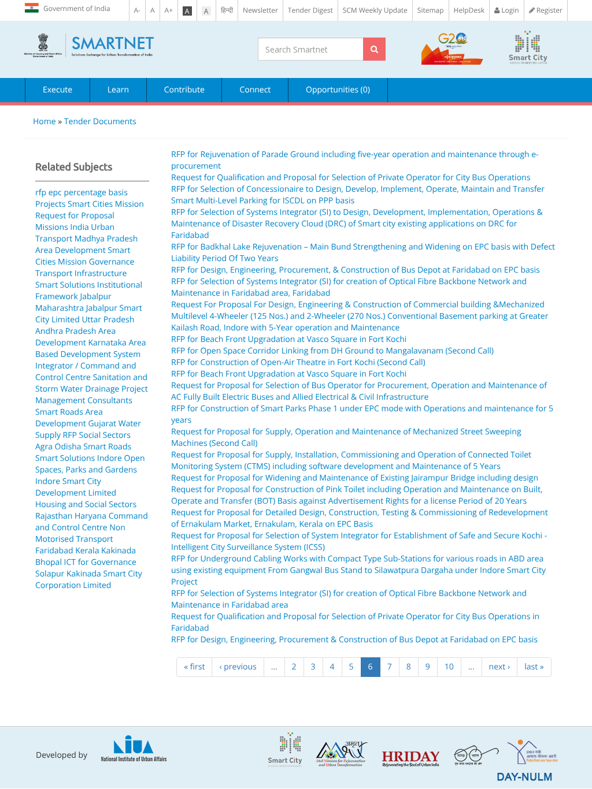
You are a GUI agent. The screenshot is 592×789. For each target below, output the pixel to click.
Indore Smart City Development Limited (75, 487)
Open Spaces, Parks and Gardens (90, 464)
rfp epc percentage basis (81, 192)
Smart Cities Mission (106, 204)
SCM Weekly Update (375, 10)
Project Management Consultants (91, 395)
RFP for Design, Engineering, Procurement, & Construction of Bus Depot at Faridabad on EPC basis (355, 270)
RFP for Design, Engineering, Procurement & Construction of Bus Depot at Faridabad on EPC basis (354, 639)
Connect (255, 89)
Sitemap (430, 10)
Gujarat (102, 423)
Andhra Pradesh (65, 331)
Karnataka (107, 342)
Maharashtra (59, 308)
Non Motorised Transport (80, 533)
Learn (118, 89)
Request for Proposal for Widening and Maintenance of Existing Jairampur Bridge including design (354, 477)
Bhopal (48, 562)
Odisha (68, 446)
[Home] (132, 46)
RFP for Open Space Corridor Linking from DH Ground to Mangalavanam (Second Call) (332, 350)
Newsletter (260, 10)
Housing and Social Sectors (85, 504)
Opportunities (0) (338, 89)
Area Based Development (90, 348)
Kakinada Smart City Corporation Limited (88, 579)
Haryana (90, 516)
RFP (70, 435)
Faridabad (54, 550)
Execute (57, 89)
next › (499, 666)
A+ (169, 10)
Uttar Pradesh (108, 319)
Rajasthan (53, 516)
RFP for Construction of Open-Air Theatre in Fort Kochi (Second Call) (298, 362)
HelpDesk (469, 10)
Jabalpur (96, 296)
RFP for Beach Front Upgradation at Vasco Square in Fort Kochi (288, 339)
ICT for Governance (100, 562)
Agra (44, 446)
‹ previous (237, 666)
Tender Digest (310, 10)
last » (534, 666)
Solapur (49, 573)
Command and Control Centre (91, 522)
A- (137, 10)
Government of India (76, 8)
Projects (50, 204)
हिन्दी (227, 10)
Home (44, 121)
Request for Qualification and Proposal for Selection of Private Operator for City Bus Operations (350, 177)
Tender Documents (100, 121)
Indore (109, 458)
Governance (112, 261)
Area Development (70, 250)
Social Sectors (105, 435)
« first (194, 666)
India (79, 227)
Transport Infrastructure (81, 273)
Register (549, 10)
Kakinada (118, 550)
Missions (51, 227)
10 (449, 666)
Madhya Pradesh (106, 238)
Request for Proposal (74, 215)
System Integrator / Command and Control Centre (87, 366)
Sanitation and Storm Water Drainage (91, 383)
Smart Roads (59, 412)
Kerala (87, 550)
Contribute (184, 89)
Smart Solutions (65, 285)
